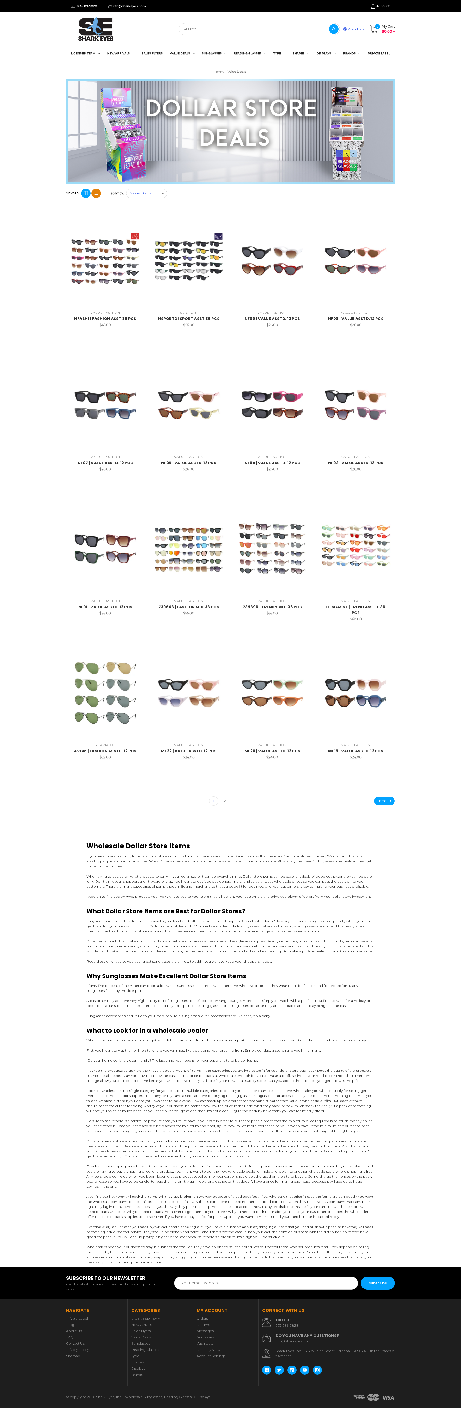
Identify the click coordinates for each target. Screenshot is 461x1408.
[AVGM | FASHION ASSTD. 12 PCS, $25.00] (105, 693)
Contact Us (75, 1343)
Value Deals (180, 53)
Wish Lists (355, 29)
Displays (323, 53)
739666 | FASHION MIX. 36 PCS (188, 607)
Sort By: (117, 193)
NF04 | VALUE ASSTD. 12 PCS (272, 463)
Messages (205, 1331)
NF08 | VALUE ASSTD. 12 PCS (355, 318)
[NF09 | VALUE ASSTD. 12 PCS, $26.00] (272, 261)
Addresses (205, 1337)
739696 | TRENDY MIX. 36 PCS (272, 607)
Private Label (379, 53)
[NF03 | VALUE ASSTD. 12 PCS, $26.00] (356, 405)
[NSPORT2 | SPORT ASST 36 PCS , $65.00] (189, 261)
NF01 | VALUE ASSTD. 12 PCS (105, 607)
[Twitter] (279, 1370)
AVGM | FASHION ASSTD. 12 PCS (105, 751)
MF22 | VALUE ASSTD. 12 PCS (189, 751)
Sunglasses (212, 53)
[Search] (334, 29)
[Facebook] (266, 1370)
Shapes (299, 53)
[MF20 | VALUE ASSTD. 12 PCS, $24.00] (272, 693)
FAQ (69, 1337)
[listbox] (146, 193)
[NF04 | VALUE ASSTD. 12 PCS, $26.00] (272, 405)
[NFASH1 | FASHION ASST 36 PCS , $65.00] (105, 261)
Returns (203, 1325)
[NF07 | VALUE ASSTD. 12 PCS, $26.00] (105, 405)
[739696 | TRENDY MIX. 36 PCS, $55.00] (272, 549)
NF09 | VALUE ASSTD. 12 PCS (272, 318)
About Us (74, 1331)
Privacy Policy (77, 1350)
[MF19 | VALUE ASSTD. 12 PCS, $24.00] (356, 693)
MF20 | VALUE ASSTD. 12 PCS (272, 751)
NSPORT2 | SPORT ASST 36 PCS (188, 318)
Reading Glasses (248, 53)
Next (383, 801)
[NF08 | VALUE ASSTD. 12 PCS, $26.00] (356, 261)
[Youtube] (304, 1370)
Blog (70, 1325)
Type (277, 53)
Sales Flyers (152, 53)
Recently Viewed (211, 1350)
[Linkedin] (292, 1370)
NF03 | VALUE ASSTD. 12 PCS (355, 463)
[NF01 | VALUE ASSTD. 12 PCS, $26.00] (105, 549)
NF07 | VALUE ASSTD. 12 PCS (105, 463)
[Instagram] (317, 1370)
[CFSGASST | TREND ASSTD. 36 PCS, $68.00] (356, 549)
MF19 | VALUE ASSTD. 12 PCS (355, 751)
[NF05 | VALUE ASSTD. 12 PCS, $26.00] (189, 405)
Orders (202, 1318)
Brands (349, 53)
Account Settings (211, 1356)
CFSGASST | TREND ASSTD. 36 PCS (355, 609)
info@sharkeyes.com (129, 6)
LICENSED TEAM (83, 53)
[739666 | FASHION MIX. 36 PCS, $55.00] (189, 549)
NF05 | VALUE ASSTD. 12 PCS (188, 463)
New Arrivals (118, 53)
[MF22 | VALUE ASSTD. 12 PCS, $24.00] (189, 693)
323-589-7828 (86, 6)
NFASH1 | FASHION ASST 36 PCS (105, 318)
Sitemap (73, 1356)
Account (383, 6)
